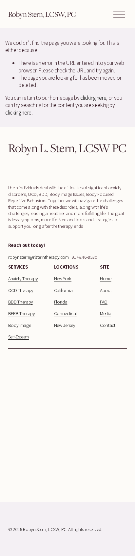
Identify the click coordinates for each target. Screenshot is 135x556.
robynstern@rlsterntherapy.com (38, 257)
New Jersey (64, 325)
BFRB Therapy (21, 313)
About (105, 290)
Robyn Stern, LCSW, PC (42, 14)
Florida (61, 302)
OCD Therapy (20, 290)
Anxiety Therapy (23, 278)
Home (105, 278)
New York (62, 278)
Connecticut (65, 313)
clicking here (93, 97)
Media (105, 313)
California (63, 290)
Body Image (19, 325)
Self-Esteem (18, 336)
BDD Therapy (20, 302)
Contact (107, 325)
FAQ (103, 302)
